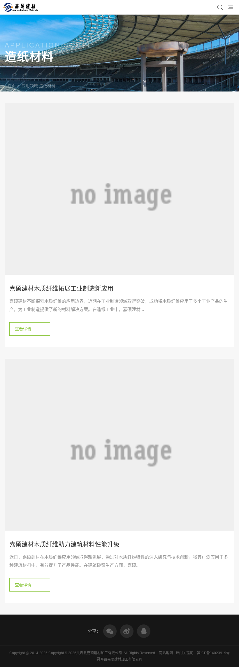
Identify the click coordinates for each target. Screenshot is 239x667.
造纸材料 (47, 85)
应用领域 (30, 85)
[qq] (143, 631)
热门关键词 (184, 653)
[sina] (126, 631)
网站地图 (166, 653)
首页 (12, 85)
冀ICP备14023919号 (213, 653)
